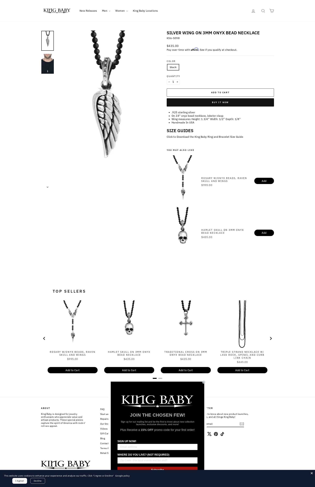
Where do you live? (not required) (143, 454)
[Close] (311, 473)
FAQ (102, 409)
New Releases (88, 10)
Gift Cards (105, 433)
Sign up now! (126, 441)
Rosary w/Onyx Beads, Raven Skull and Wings (224, 180)
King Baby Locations (145, 10)
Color (171, 61)
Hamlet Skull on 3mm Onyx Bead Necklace (222, 231)
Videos (104, 428)
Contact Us (106, 443)
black (173, 67)
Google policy (122, 475)
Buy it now (220, 102)
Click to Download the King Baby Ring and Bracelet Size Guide (205, 136)
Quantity (173, 76)
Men (105, 10)
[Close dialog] (203, 382)
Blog (102, 438)
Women (120, 10)
